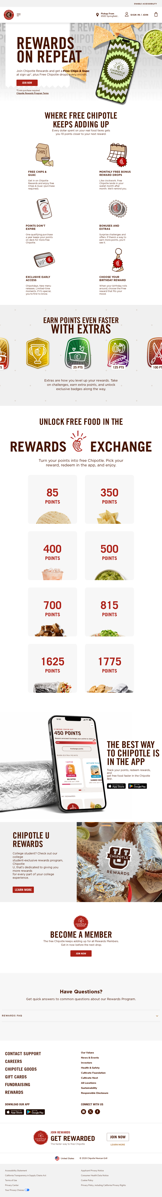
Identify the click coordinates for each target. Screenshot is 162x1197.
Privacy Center (12, 1185)
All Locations (88, 1083)
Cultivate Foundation (93, 1073)
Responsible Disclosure (94, 1093)
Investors (86, 1063)
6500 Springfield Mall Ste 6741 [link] (110, 16)
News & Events (90, 1057)
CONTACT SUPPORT (23, 1053)
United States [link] (67, 1158)
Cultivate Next (89, 1078)
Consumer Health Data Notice (95, 1175)
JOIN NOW (27, 82)
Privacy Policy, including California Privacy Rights (103, 1185)
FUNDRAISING (17, 1084)
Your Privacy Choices (14, 1190)
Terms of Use (11, 1180)
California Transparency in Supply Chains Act (25, 1175)
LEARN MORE (23, 890)
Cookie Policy (87, 1180)
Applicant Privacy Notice (92, 1170)
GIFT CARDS (16, 1076)
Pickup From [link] (107, 13)
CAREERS (13, 1061)
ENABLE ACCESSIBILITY (145, 4)
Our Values (87, 1052)
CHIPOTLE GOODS (21, 1069)
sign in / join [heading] (139, 14)
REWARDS (14, 1092)
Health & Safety (90, 1068)
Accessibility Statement (16, 1170)
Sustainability (89, 1088)
